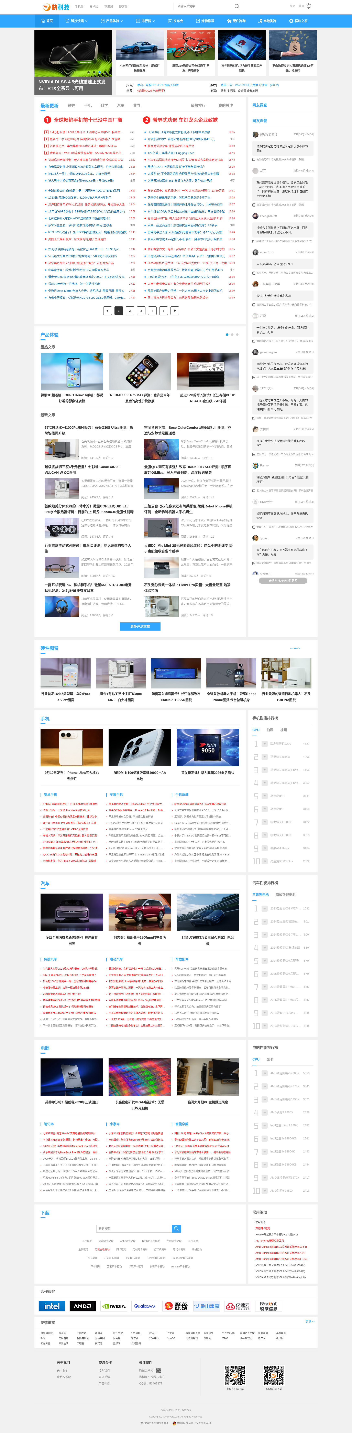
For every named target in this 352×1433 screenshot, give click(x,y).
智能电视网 (83, 1338)
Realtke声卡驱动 (180, 1266)
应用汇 (153, 1333)
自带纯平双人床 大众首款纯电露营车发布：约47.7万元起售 (185, 232)
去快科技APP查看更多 (283, 580)
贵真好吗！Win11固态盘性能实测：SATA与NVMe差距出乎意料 (90, 153)
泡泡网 (62, 1333)
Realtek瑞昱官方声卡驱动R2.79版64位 (276, 1234)
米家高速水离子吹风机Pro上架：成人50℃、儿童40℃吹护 (140, 1177)
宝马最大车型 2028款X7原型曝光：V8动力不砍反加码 (82, 256)
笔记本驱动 (179, 1249)
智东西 (135, 1338)
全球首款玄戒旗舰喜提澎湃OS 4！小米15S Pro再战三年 (204, 810)
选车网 (261, 1338)
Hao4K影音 (246, 1338)
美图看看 (63, 1338)
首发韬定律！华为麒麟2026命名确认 (207, 773)
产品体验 (112, 21)
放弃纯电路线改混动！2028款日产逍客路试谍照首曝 (71, 1000)
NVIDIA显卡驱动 (151, 1241)
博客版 (123, 6)
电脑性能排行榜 (265, 1048)
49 (212, 497)
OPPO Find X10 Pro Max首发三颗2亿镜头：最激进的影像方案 (77, 823)
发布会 (178, 21)
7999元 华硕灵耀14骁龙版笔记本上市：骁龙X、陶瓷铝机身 (75, 1184)
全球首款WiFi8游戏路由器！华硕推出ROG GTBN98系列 (84, 190)
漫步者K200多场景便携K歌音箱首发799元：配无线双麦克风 (86, 276)
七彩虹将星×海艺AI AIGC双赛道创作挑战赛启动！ (79, 218)
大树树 (264, 429)
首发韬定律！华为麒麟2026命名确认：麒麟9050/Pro (83, 146)
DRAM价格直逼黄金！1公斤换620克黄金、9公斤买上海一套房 (187, 263)
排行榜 (146, 21)
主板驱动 (83, 1249)
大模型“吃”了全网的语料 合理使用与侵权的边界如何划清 (183, 173)
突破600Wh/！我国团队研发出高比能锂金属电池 (200, 968)
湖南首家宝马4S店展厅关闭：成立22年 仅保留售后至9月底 (75, 1013)
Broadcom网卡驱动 (182, 1258)
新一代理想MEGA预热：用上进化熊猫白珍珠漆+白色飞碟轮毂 (142, 994)
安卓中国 (154, 1338)
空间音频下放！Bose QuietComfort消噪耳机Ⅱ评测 (202, 1177)
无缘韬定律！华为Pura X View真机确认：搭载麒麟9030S (74, 861)
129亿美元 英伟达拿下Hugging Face (171, 153)
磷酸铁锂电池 (285, 894)
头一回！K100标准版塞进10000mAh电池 (63, 85)
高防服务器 (192, 1338)
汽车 (120, 106)
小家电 (115, 1124)
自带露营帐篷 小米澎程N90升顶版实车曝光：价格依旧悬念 (85, 166)
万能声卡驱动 (114, 1266)
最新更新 (49, 105)
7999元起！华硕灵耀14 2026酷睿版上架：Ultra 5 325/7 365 (76, 1158)
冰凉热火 (266, 574)
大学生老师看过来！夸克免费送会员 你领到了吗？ (179, 283)
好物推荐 (207, 21)
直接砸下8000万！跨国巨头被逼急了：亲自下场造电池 (204, 1025)
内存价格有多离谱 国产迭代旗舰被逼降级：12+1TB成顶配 (74, 848)
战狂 (263, 170)
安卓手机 (50, 794)
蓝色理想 (208, 1333)
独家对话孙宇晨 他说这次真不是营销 (171, 146)
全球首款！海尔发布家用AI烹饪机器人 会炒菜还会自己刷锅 (141, 1139)
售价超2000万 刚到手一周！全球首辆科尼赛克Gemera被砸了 (76, 981)
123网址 (135, 1333)
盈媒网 (116, 1343)
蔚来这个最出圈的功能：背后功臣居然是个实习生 (179, 197)
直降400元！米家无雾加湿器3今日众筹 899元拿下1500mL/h (142, 1152)
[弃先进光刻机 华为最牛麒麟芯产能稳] (242, 45)
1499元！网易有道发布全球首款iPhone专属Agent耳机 (204, 1146)
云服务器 (45, 1343)
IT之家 (170, 1333)
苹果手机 (116, 794)
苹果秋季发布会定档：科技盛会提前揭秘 (131, 816)
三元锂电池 (260, 894)
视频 (283, 730)
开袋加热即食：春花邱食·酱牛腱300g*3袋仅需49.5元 (181, 139)
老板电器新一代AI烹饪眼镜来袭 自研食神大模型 (200, 1165)
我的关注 (225, 106)
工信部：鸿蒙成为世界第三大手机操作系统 (197, 816)
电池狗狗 (269, 21)
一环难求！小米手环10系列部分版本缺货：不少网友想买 (205, 1190)
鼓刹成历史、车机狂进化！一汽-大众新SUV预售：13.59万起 (186, 190)
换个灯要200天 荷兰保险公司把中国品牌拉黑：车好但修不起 (186, 211)
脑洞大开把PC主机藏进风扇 (208, 1102)
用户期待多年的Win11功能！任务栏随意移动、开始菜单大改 (86, 204)
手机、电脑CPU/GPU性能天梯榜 (158, 85)
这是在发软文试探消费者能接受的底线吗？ (280, 443)
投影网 (207, 1338)
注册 (301, 6)
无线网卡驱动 (140, 1249)
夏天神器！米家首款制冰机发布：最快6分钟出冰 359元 (139, 1184)
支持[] (299, 134)
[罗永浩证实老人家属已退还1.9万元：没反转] (293, 45)
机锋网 (280, 1338)
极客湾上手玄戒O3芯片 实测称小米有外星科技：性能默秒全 (88, 139)
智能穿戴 (181, 1124)
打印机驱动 (160, 1249)
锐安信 (98, 1343)
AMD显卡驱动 (127, 1241)
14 (113, 576)
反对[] (309, 134)
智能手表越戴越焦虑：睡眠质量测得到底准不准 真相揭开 (205, 1158)
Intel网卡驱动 (132, 1258)
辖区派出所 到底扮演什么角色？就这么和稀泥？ (282, 479)
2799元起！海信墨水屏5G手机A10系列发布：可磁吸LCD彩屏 (76, 842)
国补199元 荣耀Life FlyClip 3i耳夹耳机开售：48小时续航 (205, 1133)
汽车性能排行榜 (265, 883)
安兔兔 (116, 1338)
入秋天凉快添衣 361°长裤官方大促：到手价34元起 (180, 180)
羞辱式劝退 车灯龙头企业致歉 (185, 120)
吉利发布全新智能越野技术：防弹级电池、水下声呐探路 (139, 1006)
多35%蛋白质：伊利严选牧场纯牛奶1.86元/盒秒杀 (80, 225)
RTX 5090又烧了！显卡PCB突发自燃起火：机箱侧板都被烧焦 (87, 232)
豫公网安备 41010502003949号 (194, 1423)
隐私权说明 (64, 1377)
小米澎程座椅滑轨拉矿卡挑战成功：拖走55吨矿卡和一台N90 (142, 1013)
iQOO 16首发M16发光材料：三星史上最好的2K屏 (70, 854)
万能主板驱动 (102, 1249)
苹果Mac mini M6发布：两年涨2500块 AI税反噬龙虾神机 (74, 1177)
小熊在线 (82, 1333)
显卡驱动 (87, 1241)
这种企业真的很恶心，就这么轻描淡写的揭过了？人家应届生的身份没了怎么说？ (282, 366)
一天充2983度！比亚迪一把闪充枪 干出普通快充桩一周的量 (141, 1019)
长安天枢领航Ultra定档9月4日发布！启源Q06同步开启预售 (185, 239)
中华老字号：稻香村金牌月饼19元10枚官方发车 (78, 270)
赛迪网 (98, 1333)
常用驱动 (260, 1222)
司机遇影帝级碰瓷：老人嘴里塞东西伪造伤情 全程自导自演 (85, 159)
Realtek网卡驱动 (156, 1258)
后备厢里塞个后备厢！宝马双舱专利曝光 (196, 1019)
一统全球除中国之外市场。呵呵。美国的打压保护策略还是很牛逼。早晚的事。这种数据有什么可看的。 (282, 405)
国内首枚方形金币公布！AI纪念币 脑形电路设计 (178, 297)
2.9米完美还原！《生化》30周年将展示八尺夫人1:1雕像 (183, 276)
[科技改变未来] (53, 6)
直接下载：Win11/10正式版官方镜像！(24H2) (250, 85)
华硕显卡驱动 (174, 1241)
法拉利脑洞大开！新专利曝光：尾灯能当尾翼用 (200, 975)
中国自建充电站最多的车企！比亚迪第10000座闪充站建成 (140, 1025)
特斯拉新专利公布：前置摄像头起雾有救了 (197, 1006)
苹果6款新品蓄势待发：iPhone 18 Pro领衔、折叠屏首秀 (139, 810)
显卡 (270, 1059)
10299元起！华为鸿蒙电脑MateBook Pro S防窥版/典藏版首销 (76, 1146)
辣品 (43, 1338)
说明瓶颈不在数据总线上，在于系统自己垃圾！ (282, 516)
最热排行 (198, 106)
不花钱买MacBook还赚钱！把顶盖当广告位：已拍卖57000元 (186, 256)
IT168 (225, 1338)
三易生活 (63, 1343)
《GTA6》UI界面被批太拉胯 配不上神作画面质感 (179, 132)
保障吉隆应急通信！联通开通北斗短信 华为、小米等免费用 (185, 204)
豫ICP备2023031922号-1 (154, 1423)
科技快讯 (77, 21)
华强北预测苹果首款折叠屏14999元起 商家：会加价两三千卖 (142, 835)
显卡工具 (193, 1241)
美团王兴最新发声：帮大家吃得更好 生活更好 (77, 239)
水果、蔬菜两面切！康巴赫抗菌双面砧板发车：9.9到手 (182, 225)
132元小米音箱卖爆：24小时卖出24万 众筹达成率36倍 (139, 1146)
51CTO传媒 (228, 1333)
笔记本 (49, 1124)
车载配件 (181, 959)
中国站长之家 (247, 1333)
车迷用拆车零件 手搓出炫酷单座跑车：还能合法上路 (202, 981)
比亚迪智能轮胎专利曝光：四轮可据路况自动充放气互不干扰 (207, 987)
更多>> (310, 1321)
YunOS (171, 1338)
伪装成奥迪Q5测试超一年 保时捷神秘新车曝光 (68, 1006)
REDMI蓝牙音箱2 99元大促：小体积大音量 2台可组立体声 (141, 1165)
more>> (295, 648)
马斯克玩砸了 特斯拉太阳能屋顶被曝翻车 (196, 1013)
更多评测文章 (140, 626)
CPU (256, 730)
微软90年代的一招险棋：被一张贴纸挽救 (74, 283)
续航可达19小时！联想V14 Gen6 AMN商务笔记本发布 (72, 1171)
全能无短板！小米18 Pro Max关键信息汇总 (66, 810)
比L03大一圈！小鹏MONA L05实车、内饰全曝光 (79, 173)
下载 (45, 1212)
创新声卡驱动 (157, 1266)
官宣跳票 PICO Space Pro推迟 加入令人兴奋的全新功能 (204, 1184)
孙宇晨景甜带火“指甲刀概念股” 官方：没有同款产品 (81, 263)
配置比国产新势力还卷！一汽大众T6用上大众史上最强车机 (185, 290)
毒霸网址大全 (193, 1333)
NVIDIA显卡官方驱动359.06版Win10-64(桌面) (280, 1277)
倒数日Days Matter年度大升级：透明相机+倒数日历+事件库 (86, 290)
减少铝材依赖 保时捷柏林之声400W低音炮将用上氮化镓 (204, 994)
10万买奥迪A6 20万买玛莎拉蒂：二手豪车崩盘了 (69, 975)
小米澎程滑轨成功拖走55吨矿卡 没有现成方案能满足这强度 (185, 159)
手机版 (79, 6)
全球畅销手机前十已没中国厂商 (88, 120)
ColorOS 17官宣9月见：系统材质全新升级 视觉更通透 (203, 823)
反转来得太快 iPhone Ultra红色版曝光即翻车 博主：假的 (139, 842)
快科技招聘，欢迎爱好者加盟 (239, 90)
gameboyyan (268, 352)
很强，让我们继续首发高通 (273, 295)
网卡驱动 (121, 1249)
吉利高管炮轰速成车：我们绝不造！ (62, 994)
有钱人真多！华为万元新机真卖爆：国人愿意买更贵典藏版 (75, 835)
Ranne (264, 465)
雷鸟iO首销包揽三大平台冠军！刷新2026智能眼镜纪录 (204, 1139)
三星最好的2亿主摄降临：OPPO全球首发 (65, 829)
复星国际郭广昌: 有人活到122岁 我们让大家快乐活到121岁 (185, 218)
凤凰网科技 (47, 1333)
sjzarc (264, 538)
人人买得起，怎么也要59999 (274, 264)
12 (212, 536)
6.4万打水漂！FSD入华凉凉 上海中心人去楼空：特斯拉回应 (88, 132)
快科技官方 (158, 1377)
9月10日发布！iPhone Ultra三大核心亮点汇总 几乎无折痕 (140, 848)
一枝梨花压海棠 (270, 284)
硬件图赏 (49, 648)
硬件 (71, 106)
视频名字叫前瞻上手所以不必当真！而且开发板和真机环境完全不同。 (282, 230)
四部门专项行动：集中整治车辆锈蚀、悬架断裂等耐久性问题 (76, 1019)
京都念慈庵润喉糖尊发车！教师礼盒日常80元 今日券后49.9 (185, 270)
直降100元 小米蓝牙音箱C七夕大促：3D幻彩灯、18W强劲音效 (143, 1158)
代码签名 (136, 1343)
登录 (292, 6)
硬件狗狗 (239, 21)
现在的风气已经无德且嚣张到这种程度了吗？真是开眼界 (282, 552)
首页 (49, 21)
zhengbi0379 (268, 216)
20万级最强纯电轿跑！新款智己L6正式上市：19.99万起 (83, 249)
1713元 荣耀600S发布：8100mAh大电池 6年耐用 (79, 197)
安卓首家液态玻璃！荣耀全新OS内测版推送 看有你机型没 (205, 848)
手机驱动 (197, 1249)
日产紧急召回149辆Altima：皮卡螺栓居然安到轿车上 (203, 1000)
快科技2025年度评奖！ (152, 90)
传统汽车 (50, 959)
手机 (88, 106)
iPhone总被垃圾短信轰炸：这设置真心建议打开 (200, 804)
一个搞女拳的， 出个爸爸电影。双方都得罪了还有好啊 (282, 330)
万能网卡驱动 (111, 1258)
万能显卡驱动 (106, 1241)
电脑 (45, 1048)
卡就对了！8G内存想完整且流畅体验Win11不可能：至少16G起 (208, 835)
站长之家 (118, 1333)
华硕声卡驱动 (136, 1266)
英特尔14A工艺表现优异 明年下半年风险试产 (176, 166)
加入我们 (104, 1370)
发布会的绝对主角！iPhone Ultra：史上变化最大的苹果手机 (141, 804)
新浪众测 (263, 1333)
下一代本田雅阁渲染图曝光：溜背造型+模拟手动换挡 (72, 1025)
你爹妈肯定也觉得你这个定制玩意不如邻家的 (282, 148)
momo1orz (267, 252)
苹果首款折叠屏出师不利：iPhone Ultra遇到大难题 (136, 854)
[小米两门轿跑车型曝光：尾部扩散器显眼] (140, 45)
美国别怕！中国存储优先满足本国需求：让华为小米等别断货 (76, 816)
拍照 (270, 730)
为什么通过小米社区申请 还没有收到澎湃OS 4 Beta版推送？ (207, 854)
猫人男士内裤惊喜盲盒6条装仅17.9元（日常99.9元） (82, 180)
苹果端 (108, 6)
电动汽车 (116, 959)
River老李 (266, 501)
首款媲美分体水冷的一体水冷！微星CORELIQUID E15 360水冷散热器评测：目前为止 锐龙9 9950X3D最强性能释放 (89, 512)
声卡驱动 (95, 1266)
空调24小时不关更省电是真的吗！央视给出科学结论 (137, 1190)
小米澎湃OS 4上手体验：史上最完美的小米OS (199, 842)
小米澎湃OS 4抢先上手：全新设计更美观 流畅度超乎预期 (205, 861)
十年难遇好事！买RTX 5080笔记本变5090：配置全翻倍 (73, 1165)
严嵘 (263, 315)
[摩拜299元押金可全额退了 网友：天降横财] (191, 45)
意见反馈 (104, 1377)
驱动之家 (301, 21)
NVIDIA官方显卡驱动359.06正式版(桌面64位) (280, 1271)
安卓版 (94, 6)
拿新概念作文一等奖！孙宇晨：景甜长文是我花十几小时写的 (186, 249)
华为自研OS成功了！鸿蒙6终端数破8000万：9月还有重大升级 (208, 829)
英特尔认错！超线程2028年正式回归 (71, 1102)
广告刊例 (104, 1383)
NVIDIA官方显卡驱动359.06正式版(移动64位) (280, 1265)
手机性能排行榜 (265, 718)
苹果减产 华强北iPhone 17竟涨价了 (128, 829)
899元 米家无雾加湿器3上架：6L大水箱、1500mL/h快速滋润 (142, 1171)
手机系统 (181, 794)
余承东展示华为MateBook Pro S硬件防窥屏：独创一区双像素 (76, 1152)
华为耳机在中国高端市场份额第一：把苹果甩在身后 (202, 1152)
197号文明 (267, 388)
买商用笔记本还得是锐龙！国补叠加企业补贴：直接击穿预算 (76, 1190)
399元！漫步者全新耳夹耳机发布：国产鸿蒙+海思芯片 (204, 1171)
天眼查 (80, 1343)
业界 (137, 106)
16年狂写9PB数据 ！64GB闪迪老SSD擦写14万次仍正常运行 (86, 211)
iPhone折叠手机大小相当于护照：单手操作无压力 (136, 823)
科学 (104, 106)
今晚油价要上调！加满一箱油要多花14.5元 (66, 987)
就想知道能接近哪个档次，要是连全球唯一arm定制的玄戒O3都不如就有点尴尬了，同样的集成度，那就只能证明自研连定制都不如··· (282, 189)
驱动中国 (100, 1338)
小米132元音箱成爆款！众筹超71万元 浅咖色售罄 (136, 1133)
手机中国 (281, 1333)
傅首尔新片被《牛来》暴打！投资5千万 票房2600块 (284, 341)
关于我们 (62, 1370)
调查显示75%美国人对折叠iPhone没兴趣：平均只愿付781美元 (143, 861)
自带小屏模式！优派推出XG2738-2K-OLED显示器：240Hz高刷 (88, 297)
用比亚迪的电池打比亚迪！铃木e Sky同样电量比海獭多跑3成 (142, 1000)
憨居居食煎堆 (268, 134)
